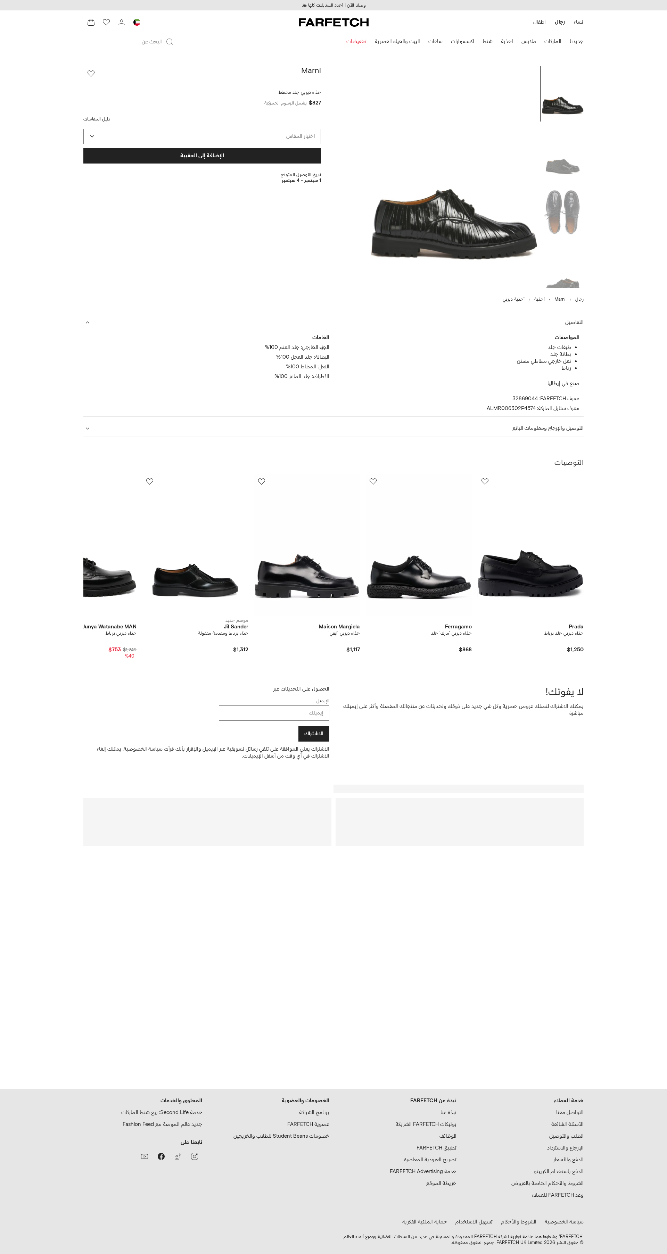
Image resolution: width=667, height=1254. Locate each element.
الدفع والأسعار (568, 1159)
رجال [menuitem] (560, 22)
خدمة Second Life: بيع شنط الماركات (161, 1112)
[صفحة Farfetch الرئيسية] (334, 22)
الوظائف (447, 1136)
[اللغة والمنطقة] (137, 22)
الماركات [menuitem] (552, 41)
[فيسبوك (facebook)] (161, 1156)
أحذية (539, 299)
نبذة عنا (448, 1112)
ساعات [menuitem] (435, 41)
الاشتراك (313, 733)
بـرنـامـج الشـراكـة (314, 1112)
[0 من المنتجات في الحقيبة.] (91, 22)
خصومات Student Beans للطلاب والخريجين (281, 1136)
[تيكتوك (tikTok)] (178, 1156)
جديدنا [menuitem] (577, 41)
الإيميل (322, 701)
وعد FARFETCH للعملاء (558, 1195)
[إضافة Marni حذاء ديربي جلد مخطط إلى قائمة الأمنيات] (91, 73)
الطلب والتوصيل (566, 1136)
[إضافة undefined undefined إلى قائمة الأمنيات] (485, 481)
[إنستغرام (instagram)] (194, 1156)
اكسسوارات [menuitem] (462, 41)
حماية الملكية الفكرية (424, 1222)
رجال (579, 299)
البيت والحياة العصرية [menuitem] (397, 41)
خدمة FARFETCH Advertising (423, 1171)
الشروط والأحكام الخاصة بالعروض (547, 1183)
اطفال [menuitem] (539, 22)
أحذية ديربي (514, 299)
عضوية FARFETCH (308, 1124)
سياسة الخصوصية (143, 749)
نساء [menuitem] (578, 22)
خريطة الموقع (441, 1183)
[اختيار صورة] (563, 94)
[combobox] (202, 136)
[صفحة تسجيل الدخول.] (121, 22)
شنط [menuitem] (488, 41)
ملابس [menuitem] (528, 41)
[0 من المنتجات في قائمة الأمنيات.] (106, 22)
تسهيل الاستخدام (474, 1222)
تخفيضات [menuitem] (356, 41)
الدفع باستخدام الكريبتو (559, 1171)
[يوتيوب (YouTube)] (144, 1156)
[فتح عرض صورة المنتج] (454, 177)
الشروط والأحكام (518, 1222)
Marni (560, 299)
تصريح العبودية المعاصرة (430, 1159)
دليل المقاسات (96, 119)
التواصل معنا (570, 1112)
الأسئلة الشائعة (567, 1124)
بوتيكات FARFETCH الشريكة (426, 1124)
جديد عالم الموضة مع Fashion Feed (162, 1124)
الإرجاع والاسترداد (565, 1148)
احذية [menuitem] (507, 41)
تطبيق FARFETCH (436, 1148)
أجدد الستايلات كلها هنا (322, 5)
